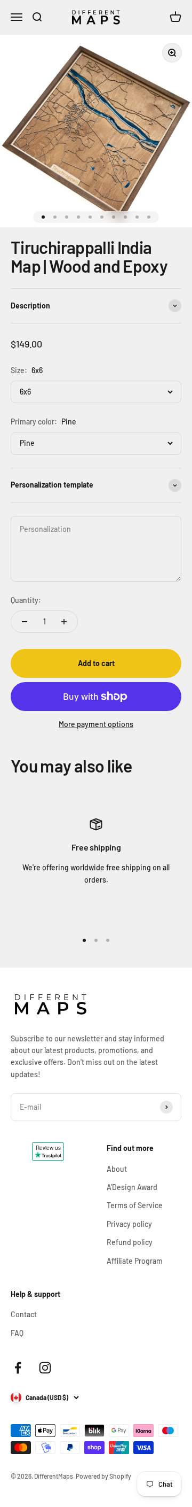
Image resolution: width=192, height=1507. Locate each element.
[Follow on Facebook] (18, 1368)
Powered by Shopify (103, 1476)
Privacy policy (129, 1223)
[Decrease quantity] (24, 621)
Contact (24, 1314)
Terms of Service (135, 1205)
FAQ (17, 1333)
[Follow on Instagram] (45, 1368)
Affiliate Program (135, 1260)
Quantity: (26, 600)
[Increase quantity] (64, 621)
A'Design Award (132, 1187)
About (117, 1168)
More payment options (96, 724)
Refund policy (130, 1242)
